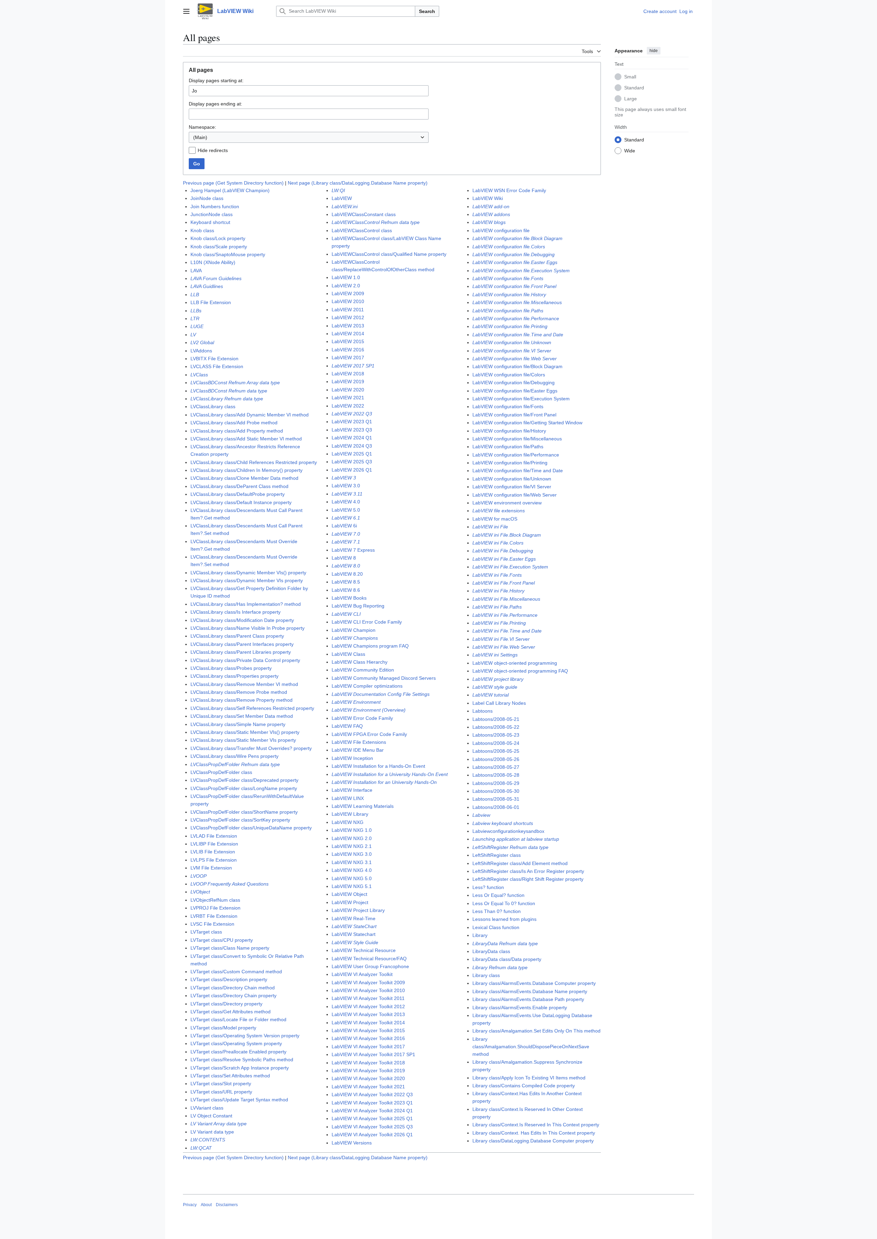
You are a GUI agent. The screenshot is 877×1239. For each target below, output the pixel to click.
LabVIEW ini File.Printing (499, 623)
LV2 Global (202, 342)
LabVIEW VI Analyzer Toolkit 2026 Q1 (372, 1134)
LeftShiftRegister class (496, 855)
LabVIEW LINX (348, 798)
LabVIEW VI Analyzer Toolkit (362, 974)
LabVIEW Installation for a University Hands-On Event (390, 774)
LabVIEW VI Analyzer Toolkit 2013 (368, 1014)
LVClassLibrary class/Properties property (234, 676)
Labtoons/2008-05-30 (495, 791)
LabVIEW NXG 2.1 (352, 846)
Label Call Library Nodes (499, 703)
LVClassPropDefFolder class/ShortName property (244, 812)
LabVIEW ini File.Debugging (502, 550)
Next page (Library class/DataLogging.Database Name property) (358, 183)
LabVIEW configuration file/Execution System (521, 398)
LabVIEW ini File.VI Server (501, 639)
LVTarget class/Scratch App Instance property (239, 1068)
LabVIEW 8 (344, 558)
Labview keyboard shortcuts (502, 823)
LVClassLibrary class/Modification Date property (242, 620)
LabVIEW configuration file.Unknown (511, 342)
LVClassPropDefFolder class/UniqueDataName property (251, 827)
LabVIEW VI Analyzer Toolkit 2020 (368, 1078)
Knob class (202, 230)
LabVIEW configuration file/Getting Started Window (527, 422)
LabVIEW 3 (344, 477)
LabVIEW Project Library (358, 910)
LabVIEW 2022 (348, 406)
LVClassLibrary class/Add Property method (236, 431)
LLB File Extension (210, 302)
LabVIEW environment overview (507, 502)
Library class (486, 975)
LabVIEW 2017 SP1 (353, 365)
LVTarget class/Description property (228, 979)
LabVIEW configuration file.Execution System (521, 270)
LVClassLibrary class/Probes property (231, 668)
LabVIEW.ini (345, 206)
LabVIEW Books (349, 598)
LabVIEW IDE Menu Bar (358, 750)
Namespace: (202, 127)
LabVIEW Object (349, 894)
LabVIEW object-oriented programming (514, 663)
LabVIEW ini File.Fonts (497, 575)
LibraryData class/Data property (506, 959)
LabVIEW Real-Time (353, 918)
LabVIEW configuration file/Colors (508, 374)
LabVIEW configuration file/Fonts (507, 406)
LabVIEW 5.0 (346, 510)
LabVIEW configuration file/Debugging (513, 382)
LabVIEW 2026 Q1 (352, 470)
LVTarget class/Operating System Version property (244, 1035)
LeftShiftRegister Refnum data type (510, 847)
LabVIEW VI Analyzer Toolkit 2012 (368, 1006)
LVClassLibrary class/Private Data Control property (245, 660)
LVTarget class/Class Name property (229, 948)
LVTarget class (206, 932)
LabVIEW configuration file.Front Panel (514, 286)
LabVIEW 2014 (348, 333)
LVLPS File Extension (213, 860)
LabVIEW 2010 (348, 301)
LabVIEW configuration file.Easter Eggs (514, 262)
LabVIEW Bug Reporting (358, 606)
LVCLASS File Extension (216, 366)
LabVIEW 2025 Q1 (352, 453)
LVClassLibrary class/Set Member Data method (241, 716)
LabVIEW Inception (352, 758)
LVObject (200, 891)
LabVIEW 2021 (348, 397)
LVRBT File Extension (213, 916)
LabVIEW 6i (344, 525)
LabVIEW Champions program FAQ (370, 646)
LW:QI (338, 190)
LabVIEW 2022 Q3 (352, 413)
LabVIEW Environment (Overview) (369, 710)
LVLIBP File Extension (214, 844)
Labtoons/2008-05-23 (495, 735)
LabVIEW (342, 198)
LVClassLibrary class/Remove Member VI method (244, 684)
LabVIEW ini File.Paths (497, 607)
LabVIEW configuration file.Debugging (513, 254)
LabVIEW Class (348, 654)
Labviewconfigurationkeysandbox (508, 831)
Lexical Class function (495, 927)
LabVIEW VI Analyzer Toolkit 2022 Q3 (372, 1094)
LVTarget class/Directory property (226, 1003)
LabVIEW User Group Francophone (370, 966)
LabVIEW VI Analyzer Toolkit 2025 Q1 (372, 1118)
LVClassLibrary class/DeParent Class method (239, 486)
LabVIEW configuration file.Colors (508, 246)
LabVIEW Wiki (487, 198)
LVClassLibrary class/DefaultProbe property (237, 494)
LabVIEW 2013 (348, 325)
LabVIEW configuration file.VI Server (511, 350)
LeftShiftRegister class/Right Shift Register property (527, 879)
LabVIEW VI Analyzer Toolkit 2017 (368, 1046)
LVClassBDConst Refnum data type (228, 390)
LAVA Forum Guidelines (216, 278)
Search (427, 11)
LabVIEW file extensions (498, 510)
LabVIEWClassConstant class (364, 214)
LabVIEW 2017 (348, 357)
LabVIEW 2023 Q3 (352, 430)
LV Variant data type (212, 1132)
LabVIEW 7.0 (346, 534)
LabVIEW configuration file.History (509, 294)
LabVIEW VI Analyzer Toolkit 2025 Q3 (372, 1126)
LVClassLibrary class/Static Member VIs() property (244, 732)
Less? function (488, 887)
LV (193, 334)
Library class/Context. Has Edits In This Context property (533, 1133)
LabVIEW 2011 (348, 309)
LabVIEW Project (350, 902)
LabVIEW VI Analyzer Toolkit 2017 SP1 (373, 1054)
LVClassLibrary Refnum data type (226, 398)
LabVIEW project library (497, 679)
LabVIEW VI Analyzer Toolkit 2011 (368, 998)
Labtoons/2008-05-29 (495, 783)
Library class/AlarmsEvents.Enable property (519, 1007)
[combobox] (309, 137)
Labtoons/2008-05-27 (495, 767)
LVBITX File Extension (214, 358)
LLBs (195, 310)
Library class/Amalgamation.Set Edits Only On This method (536, 1031)
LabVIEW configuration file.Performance (515, 318)
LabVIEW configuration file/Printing (509, 462)
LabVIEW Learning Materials (363, 806)
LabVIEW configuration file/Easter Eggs (514, 390)
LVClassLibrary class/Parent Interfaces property (242, 644)
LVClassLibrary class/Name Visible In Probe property (247, 628)
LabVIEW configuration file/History (509, 431)
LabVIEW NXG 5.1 (352, 886)
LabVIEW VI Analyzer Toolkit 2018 (368, 1062)
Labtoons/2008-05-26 (495, 759)
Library (479, 935)
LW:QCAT (201, 1148)
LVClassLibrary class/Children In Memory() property (246, 470)
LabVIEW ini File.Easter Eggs (504, 559)
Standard (634, 87)
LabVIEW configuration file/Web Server (514, 495)
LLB (194, 294)
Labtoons (482, 711)
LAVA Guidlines (206, 286)
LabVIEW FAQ (347, 726)
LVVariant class (206, 1108)
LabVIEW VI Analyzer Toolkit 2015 (368, 1030)
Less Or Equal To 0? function (503, 903)
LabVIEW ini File (490, 526)
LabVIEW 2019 (348, 381)
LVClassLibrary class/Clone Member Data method (244, 478)
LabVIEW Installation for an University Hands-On (384, 782)
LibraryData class (491, 951)
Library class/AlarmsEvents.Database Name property (529, 991)
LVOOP (198, 876)
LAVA (196, 270)
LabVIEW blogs (489, 222)
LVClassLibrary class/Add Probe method (233, 422)
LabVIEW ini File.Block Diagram (506, 535)
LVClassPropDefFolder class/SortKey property (240, 820)
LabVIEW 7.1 (346, 542)
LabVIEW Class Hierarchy (359, 662)
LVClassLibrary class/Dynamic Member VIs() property (248, 572)
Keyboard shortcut (210, 222)
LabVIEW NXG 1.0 (352, 830)
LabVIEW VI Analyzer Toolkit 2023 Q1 (372, 1102)
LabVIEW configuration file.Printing (509, 326)
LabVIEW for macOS (494, 519)
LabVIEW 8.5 (346, 582)
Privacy (190, 1204)
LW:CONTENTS (207, 1139)
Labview (481, 815)
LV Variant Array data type (218, 1123)
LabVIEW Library (350, 814)
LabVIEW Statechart (353, 934)
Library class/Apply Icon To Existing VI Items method (528, 1077)
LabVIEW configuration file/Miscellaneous (517, 438)
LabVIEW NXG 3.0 (352, 854)
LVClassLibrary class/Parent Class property (237, 636)
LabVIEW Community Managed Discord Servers (384, 678)
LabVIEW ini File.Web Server (503, 647)
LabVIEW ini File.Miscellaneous (506, 599)
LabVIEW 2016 (348, 349)
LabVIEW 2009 (348, 293)
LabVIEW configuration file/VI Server (511, 486)
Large (630, 98)
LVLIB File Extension (212, 851)
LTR (194, 318)
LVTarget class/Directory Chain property (233, 995)
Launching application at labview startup (515, 839)
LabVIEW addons (491, 214)
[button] (186, 11)
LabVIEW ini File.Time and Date (507, 631)
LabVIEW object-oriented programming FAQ (520, 671)
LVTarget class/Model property (223, 1027)
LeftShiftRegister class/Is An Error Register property (528, 871)
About (206, 1204)
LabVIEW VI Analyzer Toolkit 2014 (368, 1022)
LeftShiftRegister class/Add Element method (520, 863)
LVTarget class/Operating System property (236, 1043)
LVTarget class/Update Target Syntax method (239, 1099)
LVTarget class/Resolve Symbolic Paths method (241, 1059)
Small (630, 76)
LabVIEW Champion (353, 630)
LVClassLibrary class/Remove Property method (241, 700)
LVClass (199, 374)
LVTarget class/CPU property (221, 940)
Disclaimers (227, 1204)
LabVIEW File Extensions (359, 742)
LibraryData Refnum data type (505, 943)
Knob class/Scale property (218, 246)
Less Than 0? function (496, 911)
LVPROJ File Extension (215, 908)
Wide (629, 150)
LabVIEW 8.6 (346, 590)
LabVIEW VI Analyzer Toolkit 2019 (368, 1070)
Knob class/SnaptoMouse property (227, 254)
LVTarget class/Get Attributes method (230, 1011)
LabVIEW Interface (352, 790)
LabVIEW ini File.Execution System (510, 567)
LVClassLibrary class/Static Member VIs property (243, 740)
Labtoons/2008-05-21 (495, 719)
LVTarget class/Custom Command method (236, 971)
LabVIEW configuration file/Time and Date (517, 470)
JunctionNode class (211, 214)
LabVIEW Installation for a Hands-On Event (378, 766)
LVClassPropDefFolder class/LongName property (243, 788)
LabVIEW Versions (352, 1143)
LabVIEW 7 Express (353, 550)
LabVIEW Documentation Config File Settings (381, 694)
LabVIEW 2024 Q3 (352, 446)
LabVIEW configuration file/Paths (507, 446)
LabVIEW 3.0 (346, 485)
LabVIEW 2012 (348, 317)
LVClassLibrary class (212, 406)
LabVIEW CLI (346, 614)
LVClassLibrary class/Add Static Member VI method (246, 438)
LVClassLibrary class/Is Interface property (235, 612)
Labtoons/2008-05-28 (495, 775)
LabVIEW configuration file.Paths (507, 310)
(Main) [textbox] (200, 137)
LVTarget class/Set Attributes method (230, 1075)
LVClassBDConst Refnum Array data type (235, 382)
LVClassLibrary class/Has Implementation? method (245, 604)
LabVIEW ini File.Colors (497, 543)
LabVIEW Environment (356, 702)
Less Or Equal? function (498, 895)
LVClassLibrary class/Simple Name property (237, 724)
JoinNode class (206, 198)
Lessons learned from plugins (504, 919)
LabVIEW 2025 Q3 (352, 461)
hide (654, 50)
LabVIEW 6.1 (346, 518)
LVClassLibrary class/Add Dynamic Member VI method (249, 414)
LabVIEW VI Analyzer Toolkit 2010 (368, 990)
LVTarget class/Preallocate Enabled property (238, 1051)
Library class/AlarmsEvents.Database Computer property (534, 983)
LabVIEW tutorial (490, 695)
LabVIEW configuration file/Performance (515, 455)
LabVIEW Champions (355, 638)
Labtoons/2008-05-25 (495, 751)
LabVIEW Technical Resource (364, 950)
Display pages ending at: (215, 104)
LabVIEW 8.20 (347, 574)
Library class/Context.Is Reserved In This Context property (535, 1124)
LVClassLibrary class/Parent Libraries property (240, 652)
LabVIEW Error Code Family (362, 718)
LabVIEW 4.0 (346, 501)
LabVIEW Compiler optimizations (367, 686)
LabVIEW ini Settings (495, 655)
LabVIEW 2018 (348, 373)
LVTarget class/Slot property (220, 1083)
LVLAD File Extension (213, 836)
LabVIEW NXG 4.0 (352, 870)
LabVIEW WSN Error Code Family (509, 190)
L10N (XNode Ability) (212, 262)
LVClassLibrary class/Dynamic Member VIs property (246, 580)
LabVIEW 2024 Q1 (352, 437)
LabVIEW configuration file (501, 230)
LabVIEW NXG (347, 822)
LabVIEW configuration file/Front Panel (514, 414)
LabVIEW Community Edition (363, 670)
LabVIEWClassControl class (362, 230)
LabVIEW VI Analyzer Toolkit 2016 (368, 1038)
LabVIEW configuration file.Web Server (514, 358)
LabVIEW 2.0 (346, 285)
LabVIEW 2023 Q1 (352, 421)
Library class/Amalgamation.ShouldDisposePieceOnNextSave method (530, 1046)
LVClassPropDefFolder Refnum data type (235, 764)
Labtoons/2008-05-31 (495, 799)
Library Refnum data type (500, 967)
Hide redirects (213, 150)
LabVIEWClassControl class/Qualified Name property (389, 254)
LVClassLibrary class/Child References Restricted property (253, 462)
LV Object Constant (211, 1115)
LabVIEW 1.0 (346, 277)
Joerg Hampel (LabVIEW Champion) (230, 190)
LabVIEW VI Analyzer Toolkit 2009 (368, 982)
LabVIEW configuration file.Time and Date (517, 334)
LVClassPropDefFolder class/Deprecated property (244, 780)
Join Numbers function (214, 206)
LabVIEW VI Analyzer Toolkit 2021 (368, 1086)
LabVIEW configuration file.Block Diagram (517, 238)
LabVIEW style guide (494, 687)
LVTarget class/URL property (221, 1091)
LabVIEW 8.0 (346, 565)
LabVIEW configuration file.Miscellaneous (517, 302)
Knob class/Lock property (217, 238)
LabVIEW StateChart (354, 926)
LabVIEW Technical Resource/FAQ (369, 958)
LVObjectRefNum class (215, 900)
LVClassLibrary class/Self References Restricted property (252, 708)
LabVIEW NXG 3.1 (352, 862)
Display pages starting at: (216, 80)
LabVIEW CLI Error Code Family (367, 622)
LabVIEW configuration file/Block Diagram (517, 366)
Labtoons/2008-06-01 (495, 807)
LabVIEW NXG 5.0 (352, 878)
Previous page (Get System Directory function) (233, 183)
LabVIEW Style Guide (355, 942)
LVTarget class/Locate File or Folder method (238, 1019)
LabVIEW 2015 (348, 341)
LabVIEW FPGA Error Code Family (369, 734)
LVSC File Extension (212, 924)
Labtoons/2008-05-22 (495, 727)
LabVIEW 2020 (348, 389)
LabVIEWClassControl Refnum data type (376, 222)
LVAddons (201, 350)
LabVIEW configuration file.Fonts (507, 278)
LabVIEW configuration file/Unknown (511, 478)
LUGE (196, 326)
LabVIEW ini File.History (498, 590)
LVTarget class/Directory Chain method (232, 987)
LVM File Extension (211, 868)
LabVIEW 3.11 (347, 494)
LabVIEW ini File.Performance (505, 615)
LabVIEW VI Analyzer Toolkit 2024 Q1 (372, 1110)
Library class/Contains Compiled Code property (523, 1085)
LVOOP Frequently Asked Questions (229, 884)
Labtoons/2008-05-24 (495, 743)
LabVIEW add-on (490, 206)
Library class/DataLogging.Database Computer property (533, 1140)
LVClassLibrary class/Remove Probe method (238, 692)
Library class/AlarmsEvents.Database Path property (528, 999)
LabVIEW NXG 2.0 (352, 838)
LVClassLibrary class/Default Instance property (241, 502)
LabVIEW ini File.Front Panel (503, 583)
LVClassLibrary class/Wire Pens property (234, 756)
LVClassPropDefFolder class (221, 772)
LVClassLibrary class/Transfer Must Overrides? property (251, 748)
